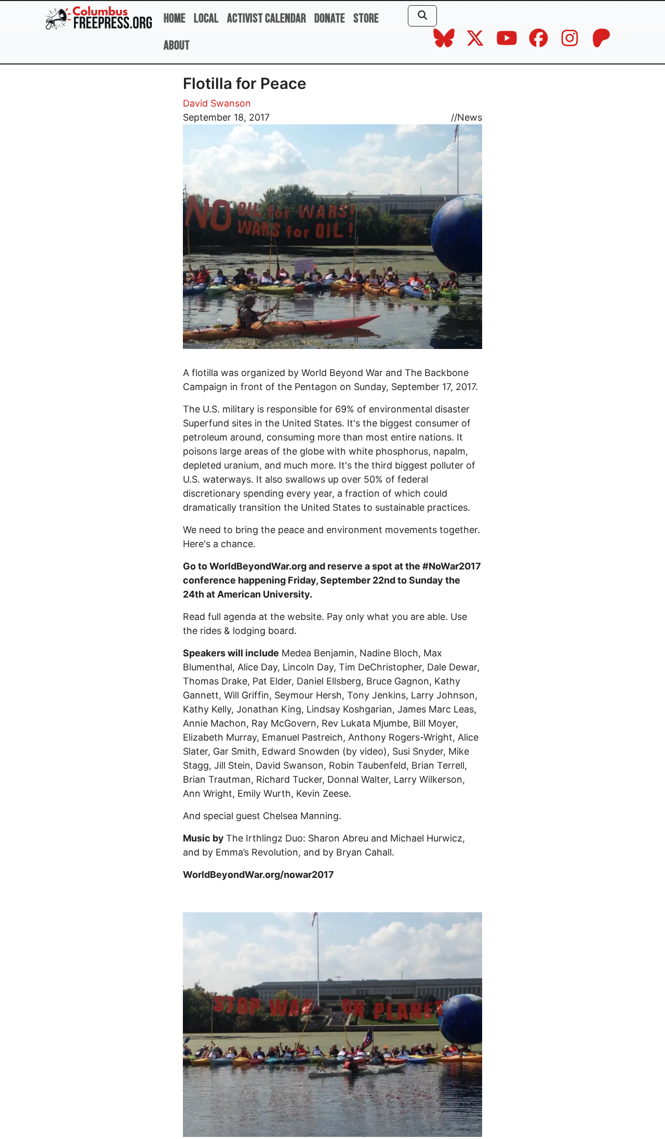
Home (174, 18)
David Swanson (217, 103)
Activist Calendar (266, 18)
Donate (329, 18)
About (177, 45)
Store (366, 18)
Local (206, 18)
